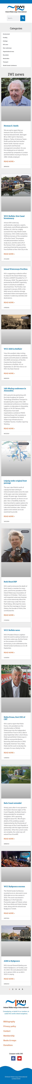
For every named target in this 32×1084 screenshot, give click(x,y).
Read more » (9, 161)
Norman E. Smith (11, 125)
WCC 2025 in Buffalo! (13, 349)
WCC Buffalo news (12, 630)
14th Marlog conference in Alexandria (15, 389)
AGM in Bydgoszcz (12, 961)
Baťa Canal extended (12, 803)
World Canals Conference (10, 65)
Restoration (6, 58)
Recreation (6, 55)
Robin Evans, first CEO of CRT (14, 718)
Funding (5, 37)
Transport (5, 62)
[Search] (22, 18)
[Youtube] (19, 1058)
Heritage (5, 41)
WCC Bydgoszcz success (14, 886)
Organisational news (8, 51)
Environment (6, 34)
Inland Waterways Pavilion (15, 269)
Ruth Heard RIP (10, 581)
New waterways (7, 48)
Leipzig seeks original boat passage (15, 482)
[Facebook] (13, 1058)
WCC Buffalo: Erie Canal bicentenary (14, 217)
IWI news (5, 44)
